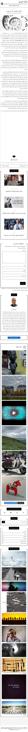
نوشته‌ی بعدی (6, 166)
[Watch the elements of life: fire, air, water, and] (14, 413)
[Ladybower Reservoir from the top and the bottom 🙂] (14, 438)
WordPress (11, 729)
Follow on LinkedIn (14, 337)
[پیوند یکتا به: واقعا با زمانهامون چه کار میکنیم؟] (14, 23)
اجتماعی (14, 531)
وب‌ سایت (24, 275)
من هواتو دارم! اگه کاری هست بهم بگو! (19, 581)
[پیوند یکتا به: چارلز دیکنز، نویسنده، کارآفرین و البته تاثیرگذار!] (14, 202)
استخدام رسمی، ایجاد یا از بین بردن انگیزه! (18, 642)
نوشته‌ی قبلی (22, 166)
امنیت (14, 534)
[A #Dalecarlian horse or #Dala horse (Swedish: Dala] (14, 488)
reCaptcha (19, 74)
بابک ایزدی (23, 1)
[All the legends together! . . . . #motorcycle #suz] (14, 463)
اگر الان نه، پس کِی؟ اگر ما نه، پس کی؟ (19, 625)
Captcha (25, 42)
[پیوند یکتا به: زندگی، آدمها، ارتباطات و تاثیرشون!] (14, 180)
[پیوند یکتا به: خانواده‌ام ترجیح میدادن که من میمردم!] (14, 224)
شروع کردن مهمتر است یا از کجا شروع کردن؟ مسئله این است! (14, 714)
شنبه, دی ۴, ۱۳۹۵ (10, 13)
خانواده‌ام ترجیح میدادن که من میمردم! (14, 235)
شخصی (16, 189)
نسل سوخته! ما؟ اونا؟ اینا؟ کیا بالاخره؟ (19, 591)
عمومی (14, 9)
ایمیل (24, 270)
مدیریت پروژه (14, 543)
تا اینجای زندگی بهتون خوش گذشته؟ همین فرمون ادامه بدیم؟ (14, 699)
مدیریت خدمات (14, 541)
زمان (14, 156)
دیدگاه (24, 250)
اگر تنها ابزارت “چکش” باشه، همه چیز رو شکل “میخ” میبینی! (15, 673)
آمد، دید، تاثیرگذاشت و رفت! (21, 567)
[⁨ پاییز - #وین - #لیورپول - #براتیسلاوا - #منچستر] (14, 388)
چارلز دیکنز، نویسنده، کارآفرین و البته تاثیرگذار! (14, 213)
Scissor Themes (7, 728)
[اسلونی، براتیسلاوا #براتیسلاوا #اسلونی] (14, 362)
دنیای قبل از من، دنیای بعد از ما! (20, 657)
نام (25, 265)
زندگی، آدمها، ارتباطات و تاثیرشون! (14, 191)
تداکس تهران (9, 33)
